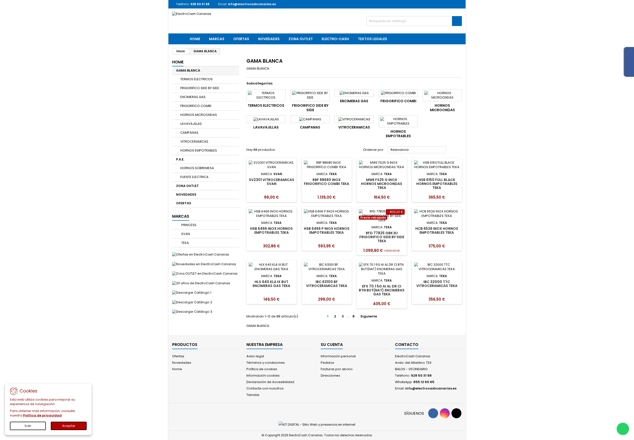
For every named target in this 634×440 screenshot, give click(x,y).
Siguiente (370, 316)
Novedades (181, 362)
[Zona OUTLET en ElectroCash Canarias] (205, 273)
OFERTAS (241, 38)
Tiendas (252, 394)
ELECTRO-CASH (335, 38)
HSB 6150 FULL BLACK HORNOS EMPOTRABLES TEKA (436, 183)
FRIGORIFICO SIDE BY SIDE (199, 88)
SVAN (185, 234)
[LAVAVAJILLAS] (266, 119)
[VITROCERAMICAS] (354, 119)
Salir (28, 425)
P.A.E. (180, 159)
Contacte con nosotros (265, 388)
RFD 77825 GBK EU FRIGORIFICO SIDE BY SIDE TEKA (381, 237)
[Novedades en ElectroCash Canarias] (204, 263)
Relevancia (417, 150)
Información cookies (263, 375)
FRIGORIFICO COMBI (195, 106)
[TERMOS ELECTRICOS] (266, 95)
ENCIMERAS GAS (193, 97)
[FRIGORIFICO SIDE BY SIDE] (310, 95)
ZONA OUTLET (301, 38)
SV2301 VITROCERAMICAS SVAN (271, 181)
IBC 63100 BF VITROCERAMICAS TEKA (326, 283)
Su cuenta (332, 344)
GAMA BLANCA (188, 70)
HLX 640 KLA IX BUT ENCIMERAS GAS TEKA (271, 283)
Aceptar (68, 425)
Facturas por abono (337, 369)
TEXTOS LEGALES (372, 38)
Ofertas (178, 356)
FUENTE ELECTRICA (194, 177)
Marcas (180, 216)
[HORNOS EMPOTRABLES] (398, 121)
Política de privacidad (42, 415)
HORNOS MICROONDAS (198, 114)
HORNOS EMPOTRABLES (198, 150)
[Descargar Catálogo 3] (192, 311)
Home (195, 38)
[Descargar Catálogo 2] (192, 302)
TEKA (185, 242)
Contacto (406, 344)
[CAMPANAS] (310, 119)
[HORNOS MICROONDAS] (442, 95)
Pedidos (327, 362)
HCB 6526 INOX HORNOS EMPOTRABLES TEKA (436, 230)
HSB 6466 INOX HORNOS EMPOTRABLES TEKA (271, 230)
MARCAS (216, 38)
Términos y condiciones (265, 362)
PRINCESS (188, 225)
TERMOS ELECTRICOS (196, 79)
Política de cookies (261, 369)
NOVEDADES (269, 38)
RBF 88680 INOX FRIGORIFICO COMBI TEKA (326, 181)
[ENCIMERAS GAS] (354, 93)
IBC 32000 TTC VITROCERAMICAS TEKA (436, 283)
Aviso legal (255, 356)
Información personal (338, 356)
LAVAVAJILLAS (191, 123)
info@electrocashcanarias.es (252, 4)
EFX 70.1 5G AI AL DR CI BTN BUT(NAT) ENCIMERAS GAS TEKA (381, 290)
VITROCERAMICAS (194, 141)
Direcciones (330, 375)
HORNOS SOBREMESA (197, 168)
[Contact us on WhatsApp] (623, 429)
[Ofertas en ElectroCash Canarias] (200, 254)
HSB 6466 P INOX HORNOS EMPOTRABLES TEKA (326, 230)
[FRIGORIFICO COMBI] (398, 93)
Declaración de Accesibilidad (270, 382)
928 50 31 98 (200, 4)
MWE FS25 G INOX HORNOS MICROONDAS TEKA (381, 183)
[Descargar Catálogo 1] (191, 292)
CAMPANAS (189, 132)
